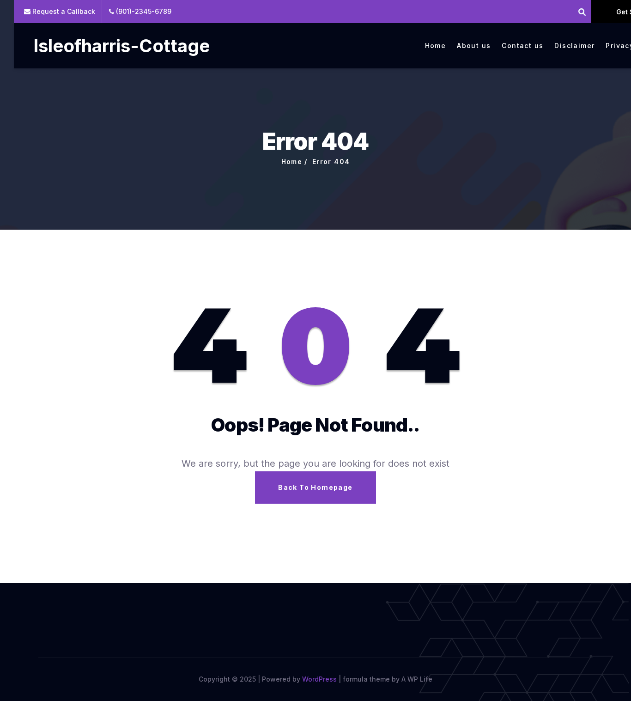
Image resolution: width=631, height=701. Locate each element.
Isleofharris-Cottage (121, 46)
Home (435, 45)
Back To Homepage (315, 487)
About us (474, 45)
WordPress (319, 679)
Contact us (522, 45)
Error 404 (331, 161)
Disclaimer (574, 45)
